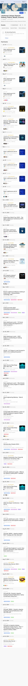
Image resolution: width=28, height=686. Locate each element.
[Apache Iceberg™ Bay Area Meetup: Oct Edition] (14, 263)
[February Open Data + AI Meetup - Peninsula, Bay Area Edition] (14, 124)
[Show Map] (25, 13)
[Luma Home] (2, 2)
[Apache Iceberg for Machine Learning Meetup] (14, 581)
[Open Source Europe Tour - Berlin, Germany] (14, 66)
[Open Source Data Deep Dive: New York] (14, 369)
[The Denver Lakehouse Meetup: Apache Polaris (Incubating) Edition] (14, 247)
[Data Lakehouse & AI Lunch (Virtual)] (14, 52)
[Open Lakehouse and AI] (14, 153)
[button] (14, 52)
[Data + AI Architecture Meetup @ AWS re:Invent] (14, 206)
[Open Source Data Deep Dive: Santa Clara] (14, 489)
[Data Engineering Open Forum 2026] (14, 109)
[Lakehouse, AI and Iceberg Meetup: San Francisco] (14, 139)
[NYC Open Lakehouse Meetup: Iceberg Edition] (14, 232)
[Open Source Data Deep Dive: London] (14, 431)
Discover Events (17, 1)
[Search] (25, 25)
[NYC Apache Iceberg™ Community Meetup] (14, 278)
